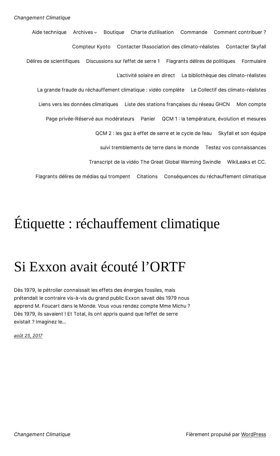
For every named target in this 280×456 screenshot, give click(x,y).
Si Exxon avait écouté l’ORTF (100, 266)
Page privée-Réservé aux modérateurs (90, 119)
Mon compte (251, 104)
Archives (83, 32)
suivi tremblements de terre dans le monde (149, 147)
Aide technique (49, 32)
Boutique (114, 32)
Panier (148, 119)
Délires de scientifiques (53, 61)
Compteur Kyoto (91, 46)
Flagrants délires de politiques (200, 61)
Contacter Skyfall (246, 46)
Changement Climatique (42, 17)
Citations (147, 176)
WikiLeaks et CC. (246, 162)
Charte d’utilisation (152, 32)
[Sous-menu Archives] (95, 32)
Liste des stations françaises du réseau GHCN (177, 104)
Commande (193, 32)
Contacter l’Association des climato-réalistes (168, 46)
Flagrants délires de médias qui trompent (83, 176)
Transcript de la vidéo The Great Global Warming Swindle (155, 162)
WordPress (253, 434)
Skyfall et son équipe (242, 133)
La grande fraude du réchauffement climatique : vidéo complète (110, 90)
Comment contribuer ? (240, 32)
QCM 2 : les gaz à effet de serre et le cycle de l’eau (153, 133)
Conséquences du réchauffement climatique (215, 176)
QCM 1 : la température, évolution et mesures (214, 119)
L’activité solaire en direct (146, 75)
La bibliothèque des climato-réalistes (224, 75)
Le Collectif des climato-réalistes (228, 90)
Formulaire (254, 61)
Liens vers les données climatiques (78, 104)
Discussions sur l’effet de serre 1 (123, 61)
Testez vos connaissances (235, 147)
